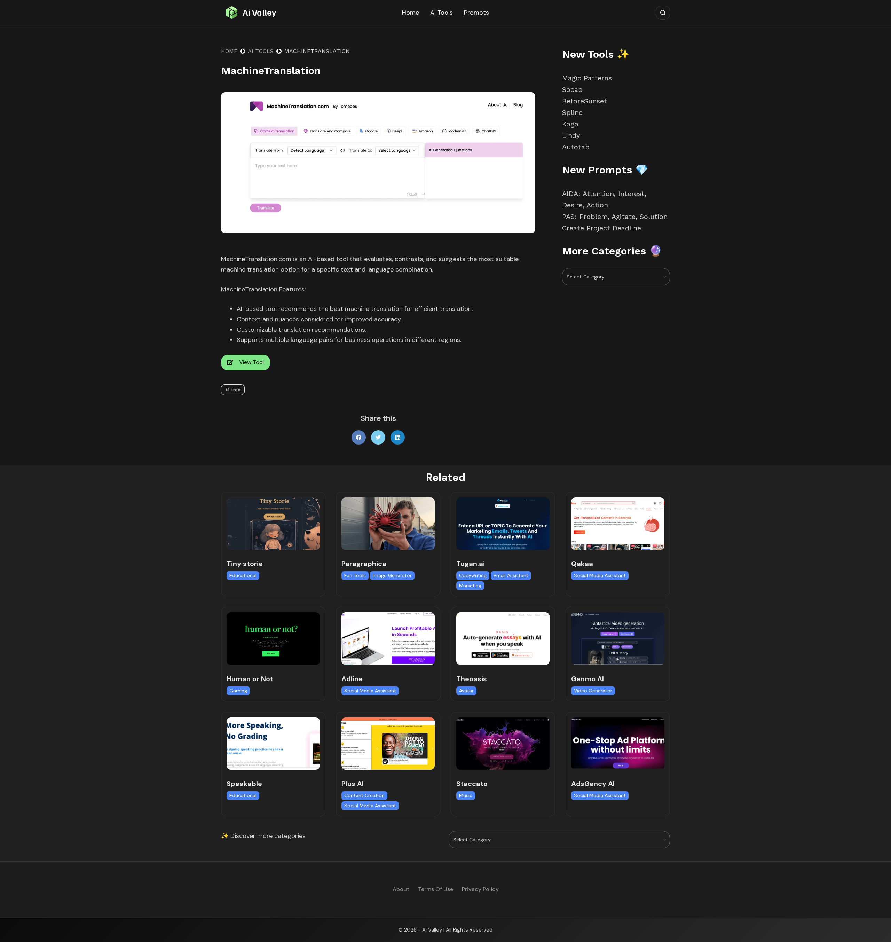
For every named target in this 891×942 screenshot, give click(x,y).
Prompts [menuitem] (476, 12)
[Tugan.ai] (503, 523)
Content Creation (364, 795)
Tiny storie (245, 563)
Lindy (572, 135)
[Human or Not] (273, 638)
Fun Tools (355, 575)
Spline (572, 112)
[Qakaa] (617, 523)
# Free (233, 389)
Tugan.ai (470, 563)
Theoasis (471, 678)
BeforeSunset (584, 101)
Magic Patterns (587, 78)
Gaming (238, 691)
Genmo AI (587, 678)
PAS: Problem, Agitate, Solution (615, 216)
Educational (243, 575)
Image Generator (392, 575)
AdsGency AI (593, 783)
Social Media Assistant (600, 575)
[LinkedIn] (398, 437)
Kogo (570, 124)
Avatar (466, 691)
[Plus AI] (388, 743)
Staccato (472, 783)
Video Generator (593, 691)
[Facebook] (359, 437)
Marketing (470, 585)
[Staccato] (503, 743)
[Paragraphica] (388, 523)
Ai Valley (259, 12)
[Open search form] (663, 13)
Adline (352, 678)
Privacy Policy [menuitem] (480, 889)
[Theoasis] (503, 638)
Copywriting (473, 575)
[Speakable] (273, 743)
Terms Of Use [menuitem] (435, 889)
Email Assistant (511, 575)
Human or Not (250, 678)
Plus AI (352, 783)
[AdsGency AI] (617, 743)
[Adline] (388, 638)
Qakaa (582, 563)
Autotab (576, 147)
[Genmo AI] (617, 638)
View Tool (251, 362)
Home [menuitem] (410, 12)
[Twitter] (378, 437)
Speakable (244, 783)
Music (465, 795)
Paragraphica (363, 563)
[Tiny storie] (273, 523)
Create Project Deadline (601, 228)
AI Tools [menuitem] (441, 12)
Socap (572, 89)
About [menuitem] (401, 889)
